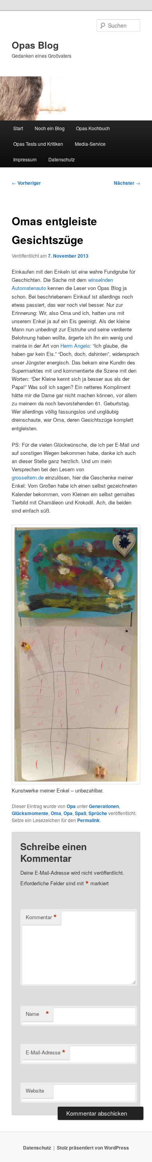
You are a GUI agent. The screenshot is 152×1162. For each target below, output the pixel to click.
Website (35, 1090)
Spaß (80, 813)
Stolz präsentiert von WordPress (93, 1147)
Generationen (104, 806)
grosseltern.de (28, 477)
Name (37, 1014)
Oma (56, 813)
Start (18, 128)
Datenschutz (61, 159)
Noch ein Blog (50, 128)
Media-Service (90, 143)
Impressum (25, 159)
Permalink (88, 820)
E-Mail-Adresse (45, 1052)
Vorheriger (26, 182)
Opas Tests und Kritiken (38, 143)
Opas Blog (35, 44)
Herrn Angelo (75, 345)
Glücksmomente (30, 813)
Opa (71, 806)
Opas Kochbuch (93, 128)
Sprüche (97, 813)
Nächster (127, 182)
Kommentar (41, 917)
